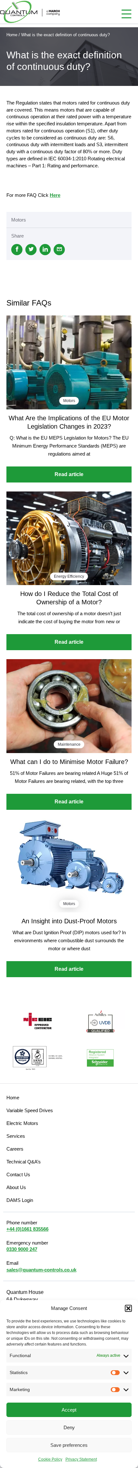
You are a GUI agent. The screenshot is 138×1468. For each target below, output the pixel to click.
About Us (16, 1187)
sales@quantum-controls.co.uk (41, 1269)
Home (11, 34)
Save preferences (69, 1445)
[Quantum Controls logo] (30, 12)
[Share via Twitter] (31, 249)
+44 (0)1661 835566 (27, 1229)
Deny (69, 1427)
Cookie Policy (50, 1459)
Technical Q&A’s (23, 1161)
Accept (69, 1410)
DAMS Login (19, 1200)
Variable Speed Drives (29, 1110)
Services (15, 1136)
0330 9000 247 (21, 1249)
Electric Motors (22, 1123)
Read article (69, 474)
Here (55, 195)
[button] (128, 1308)
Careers (14, 1149)
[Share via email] (59, 249)
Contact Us (18, 1174)
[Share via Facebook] (16, 249)
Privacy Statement (81, 1459)
